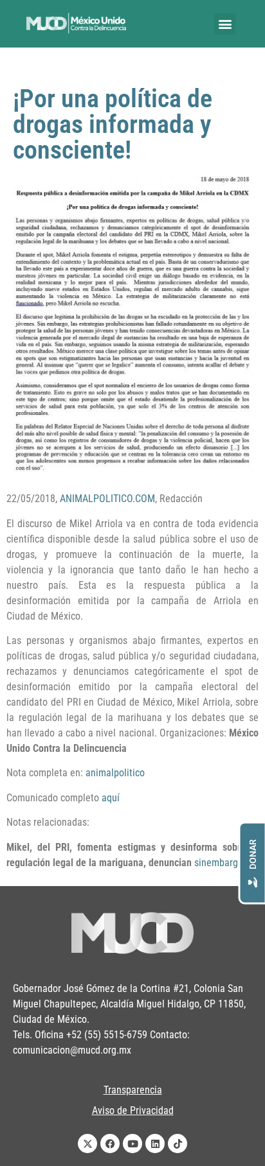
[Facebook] (110, 1143)
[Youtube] (132, 1143)
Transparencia (133, 1090)
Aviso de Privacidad (133, 1110)
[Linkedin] (155, 1143)
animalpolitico (115, 773)
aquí (111, 798)
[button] (224, 24)
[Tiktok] (177, 1143)
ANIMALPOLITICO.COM (107, 498)
